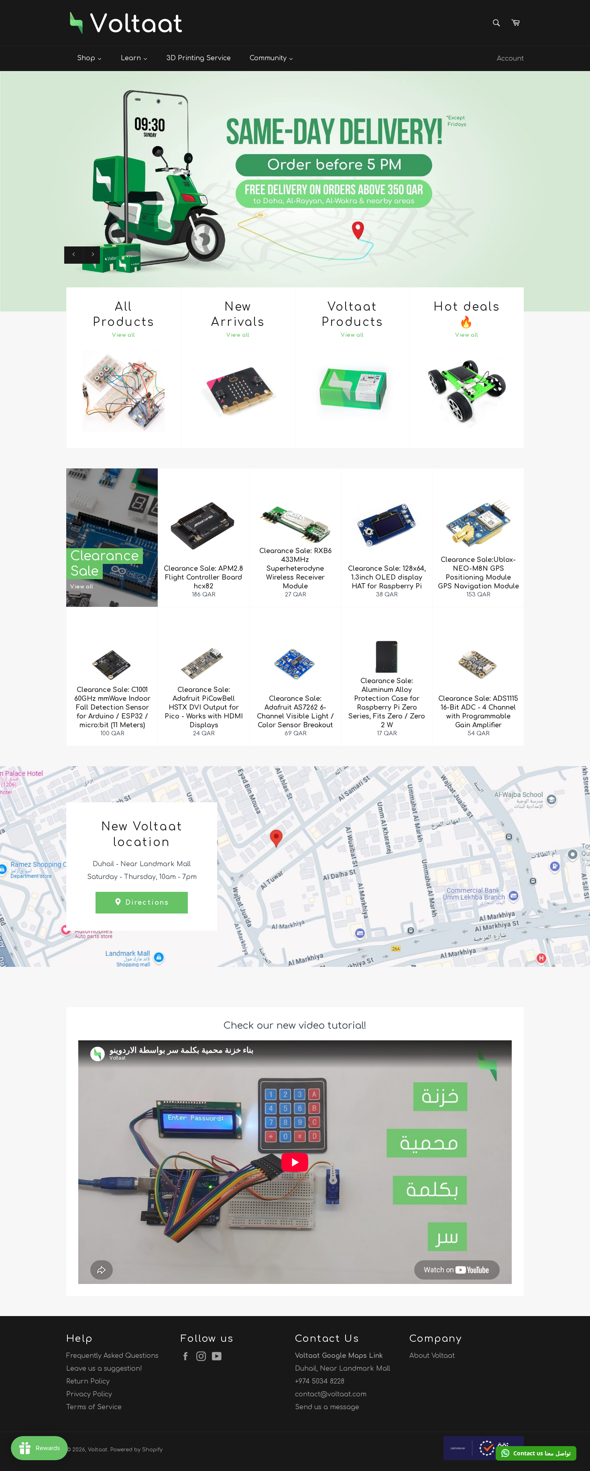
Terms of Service (94, 1407)
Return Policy (88, 1381)
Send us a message (327, 1407)
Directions (145, 902)
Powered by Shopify (136, 1450)
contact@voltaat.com (330, 1394)
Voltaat (98, 1450)
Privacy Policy (89, 1394)
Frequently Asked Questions (112, 1355)
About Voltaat (432, 1355)
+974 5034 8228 (319, 1381)
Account (510, 58)
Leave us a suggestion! (104, 1368)
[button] (536, 1453)
